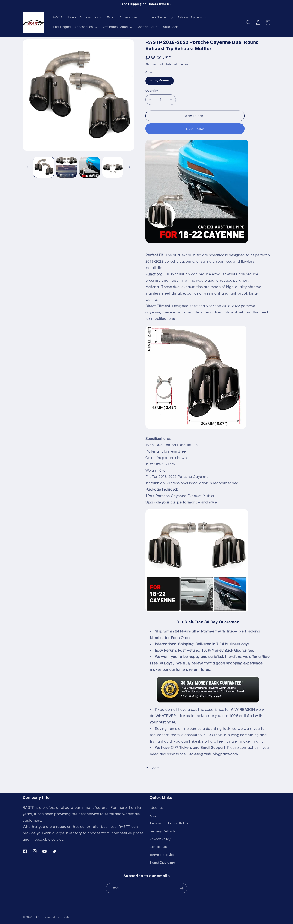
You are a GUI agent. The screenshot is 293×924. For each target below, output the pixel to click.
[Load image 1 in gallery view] (43, 167)
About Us (157, 807)
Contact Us (158, 847)
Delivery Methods (163, 831)
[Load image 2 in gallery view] (66, 167)
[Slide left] (27, 167)
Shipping (151, 64)
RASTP (38, 917)
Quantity (151, 90)
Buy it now (195, 128)
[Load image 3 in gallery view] (89, 167)
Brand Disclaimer (163, 862)
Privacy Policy (160, 839)
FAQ (153, 815)
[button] (84, 18)
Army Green (159, 80)
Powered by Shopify (56, 917)
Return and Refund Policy (169, 823)
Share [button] (155, 767)
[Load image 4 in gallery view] (112, 167)
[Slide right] (129, 167)
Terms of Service (162, 854)
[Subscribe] (182, 888)
